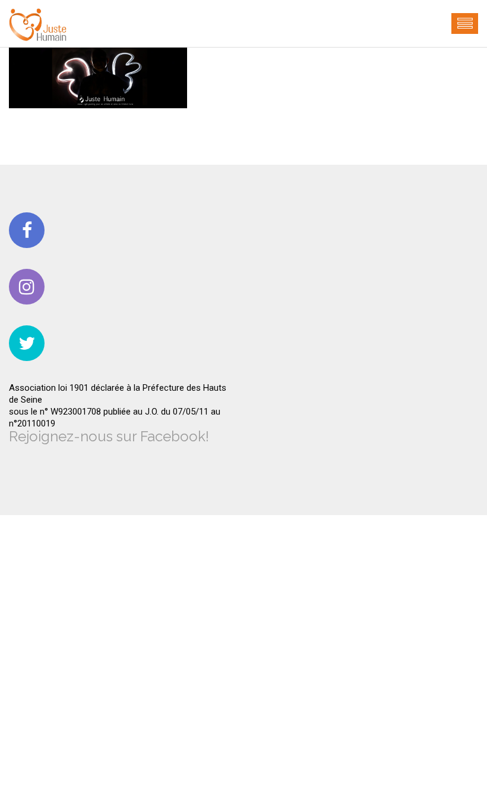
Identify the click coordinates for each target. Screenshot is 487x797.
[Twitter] (26, 343)
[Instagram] (26, 286)
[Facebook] (26, 230)
